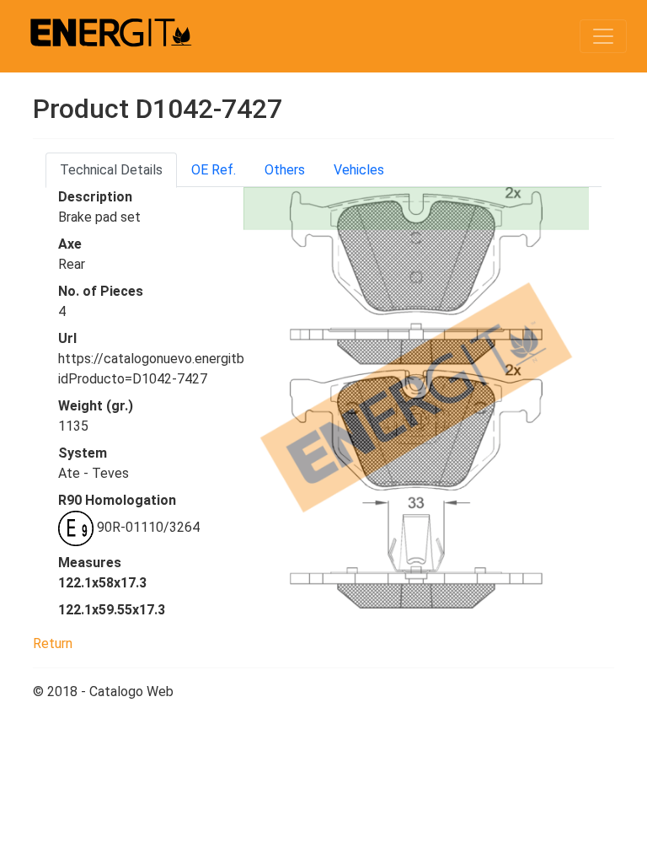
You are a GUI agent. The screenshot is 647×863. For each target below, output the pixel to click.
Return (52, 643)
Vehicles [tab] (359, 170)
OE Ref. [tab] (213, 170)
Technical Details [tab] (111, 170)
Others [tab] (285, 170)
